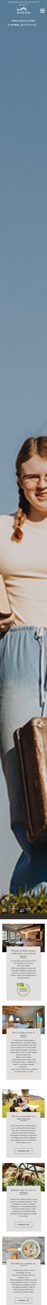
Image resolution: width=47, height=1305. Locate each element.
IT (27, 4)
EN (20, 4)
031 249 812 (32, 2)
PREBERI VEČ (23, 1151)
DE (24, 4)
